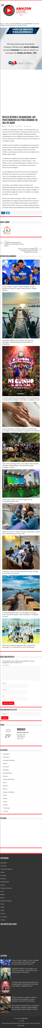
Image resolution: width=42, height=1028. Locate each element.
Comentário (5, 665)
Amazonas (6, 757)
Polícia (5, 795)
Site (3, 696)
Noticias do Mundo (8, 792)
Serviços (5, 805)
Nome (4, 683)
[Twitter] (21, 1021)
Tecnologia (6, 808)
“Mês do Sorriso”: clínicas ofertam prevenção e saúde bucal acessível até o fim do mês (21, 532)
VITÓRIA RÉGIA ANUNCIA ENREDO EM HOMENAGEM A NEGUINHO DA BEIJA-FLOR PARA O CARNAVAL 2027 (21, 399)
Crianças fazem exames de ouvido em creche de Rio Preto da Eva (13, 243)
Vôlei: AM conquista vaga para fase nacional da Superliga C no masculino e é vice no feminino (18, 646)
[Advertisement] (21, 94)
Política (5, 798)
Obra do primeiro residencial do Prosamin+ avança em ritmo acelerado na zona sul (28, 250)
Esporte (5, 776)
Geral (7, 23)
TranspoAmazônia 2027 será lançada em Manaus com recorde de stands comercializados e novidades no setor (20, 614)
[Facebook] (18, 1021)
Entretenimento (7, 773)
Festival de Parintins (9, 779)
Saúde (5, 801)
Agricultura (6, 754)
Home (2, 23)
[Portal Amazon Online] (21, 9)
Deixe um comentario (16, 126)
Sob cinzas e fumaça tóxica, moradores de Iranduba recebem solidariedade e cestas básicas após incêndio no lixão (20, 465)
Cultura (5, 763)
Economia (6, 766)
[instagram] (23, 1021)
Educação (6, 770)
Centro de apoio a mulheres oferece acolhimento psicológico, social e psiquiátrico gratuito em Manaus (21, 430)
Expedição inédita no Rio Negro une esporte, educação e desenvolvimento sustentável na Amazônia (18, 342)
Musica (5, 789)
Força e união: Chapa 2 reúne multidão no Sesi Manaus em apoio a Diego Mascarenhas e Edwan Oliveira (19, 288)
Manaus (5, 786)
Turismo (5, 811)
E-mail (4, 689)
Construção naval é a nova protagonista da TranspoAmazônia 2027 (17, 500)
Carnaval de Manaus (9, 760)
